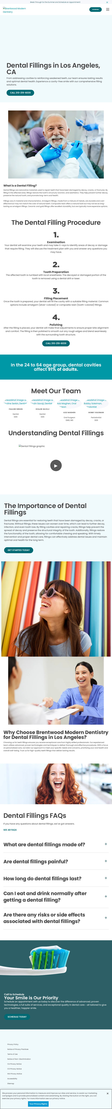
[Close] (108, 1093)
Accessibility (12, 1078)
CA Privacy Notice (14, 1064)
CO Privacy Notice (14, 1069)
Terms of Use (12, 1054)
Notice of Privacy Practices (17, 1049)
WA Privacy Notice (14, 1074)
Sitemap (10, 1083)
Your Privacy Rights (38, 1104)
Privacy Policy (12, 1044)
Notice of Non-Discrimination (19, 1059)
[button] (107, 9)
